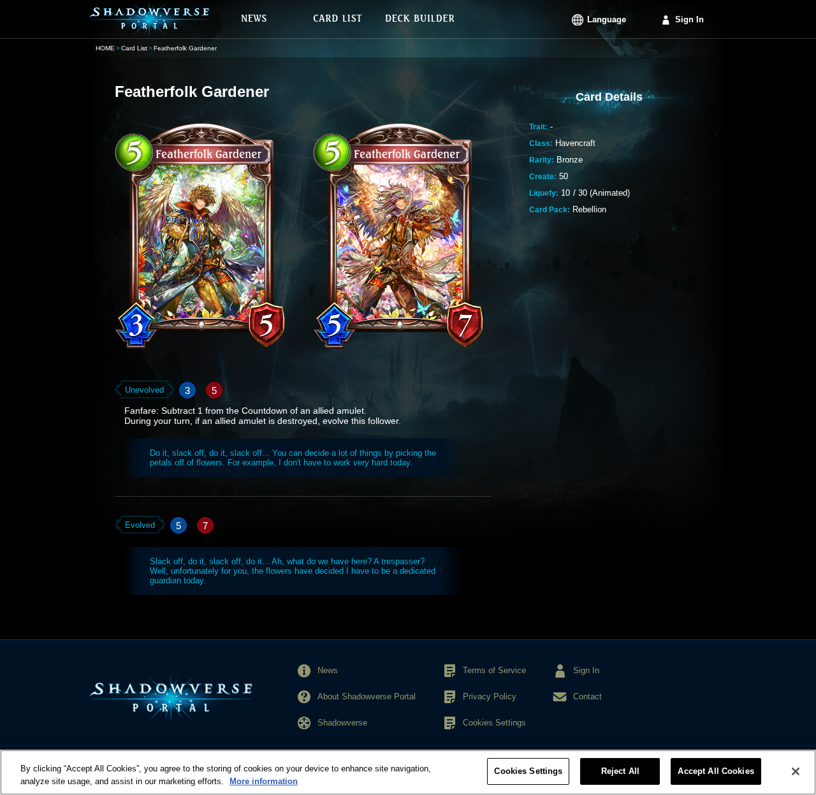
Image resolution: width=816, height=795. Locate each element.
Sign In (689, 19)
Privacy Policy (489, 696)
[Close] (796, 771)
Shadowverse (342, 722)
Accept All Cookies (716, 771)
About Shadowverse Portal (366, 696)
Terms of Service (494, 670)
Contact (587, 696)
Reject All (620, 771)
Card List (134, 48)
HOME (105, 48)
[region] (408, 772)
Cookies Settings (528, 771)
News (327, 670)
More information (263, 781)
